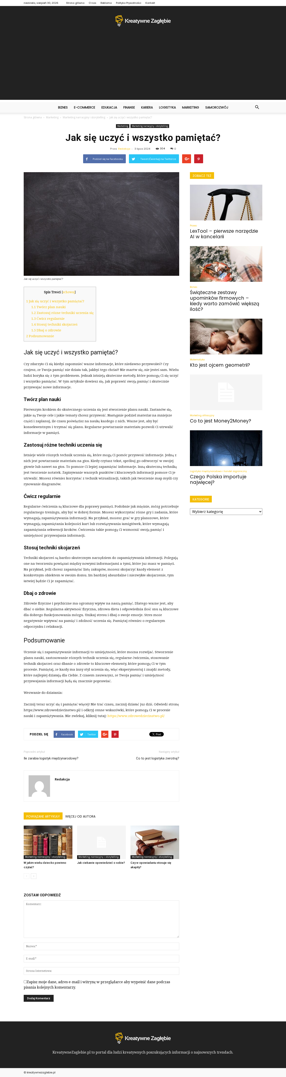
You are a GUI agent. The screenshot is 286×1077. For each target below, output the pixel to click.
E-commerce (84, 107)
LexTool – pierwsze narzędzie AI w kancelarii (224, 234)
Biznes (63, 107)
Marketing (190, 107)
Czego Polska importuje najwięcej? (218, 479)
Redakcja (124, 149)
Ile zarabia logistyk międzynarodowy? (51, 758)
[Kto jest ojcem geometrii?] (226, 336)
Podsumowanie (40, 336)
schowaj (69, 292)
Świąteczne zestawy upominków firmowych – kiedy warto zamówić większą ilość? (224, 300)
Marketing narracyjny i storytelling (150, 126)
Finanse (129, 107)
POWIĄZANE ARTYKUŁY (43, 816)
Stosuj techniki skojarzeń (54, 324)
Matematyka (197, 359)
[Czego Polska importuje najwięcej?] (226, 448)
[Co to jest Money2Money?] (226, 392)
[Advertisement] (143, 68)
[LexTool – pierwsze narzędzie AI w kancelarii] (226, 202)
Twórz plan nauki (48, 307)
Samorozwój (216, 107)
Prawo (193, 225)
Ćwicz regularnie (48, 319)
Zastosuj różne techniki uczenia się (62, 313)
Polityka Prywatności (128, 3)
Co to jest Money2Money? (220, 421)
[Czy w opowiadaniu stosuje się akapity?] (154, 842)
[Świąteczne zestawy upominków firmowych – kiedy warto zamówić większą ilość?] (226, 264)
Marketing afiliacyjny (202, 415)
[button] (257, 107)
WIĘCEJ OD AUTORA (80, 816)
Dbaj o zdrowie (46, 330)
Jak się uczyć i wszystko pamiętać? (55, 301)
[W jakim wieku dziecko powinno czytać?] (48, 842)
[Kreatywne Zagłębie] (143, 20)
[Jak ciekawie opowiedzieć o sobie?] (101, 842)
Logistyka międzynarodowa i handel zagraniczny (218, 471)
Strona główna (75, 3)
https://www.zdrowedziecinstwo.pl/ (135, 716)
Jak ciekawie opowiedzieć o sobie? (101, 862)
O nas (92, 3)
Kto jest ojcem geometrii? (220, 365)
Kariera (147, 107)
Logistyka (167, 107)
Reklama (106, 3)
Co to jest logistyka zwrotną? (157, 758)
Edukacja (109, 107)
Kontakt (150, 3)
